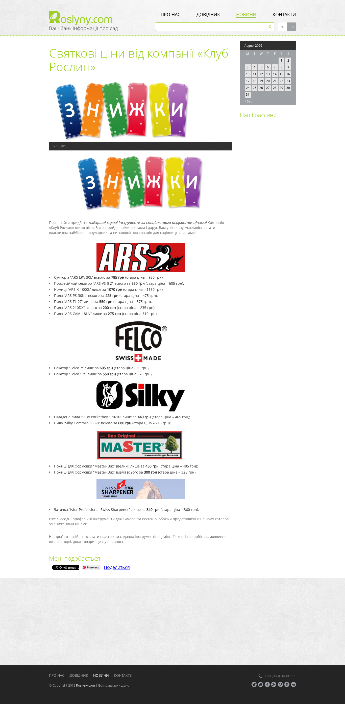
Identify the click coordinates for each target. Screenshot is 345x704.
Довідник (208, 14)
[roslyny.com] (102, 18)
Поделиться (117, 567)
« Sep (248, 101)
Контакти (284, 14)
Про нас (170, 14)
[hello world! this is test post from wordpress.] (253, 139)
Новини (246, 14)
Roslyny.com (85, 685)
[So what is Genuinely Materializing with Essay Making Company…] (253, 169)
